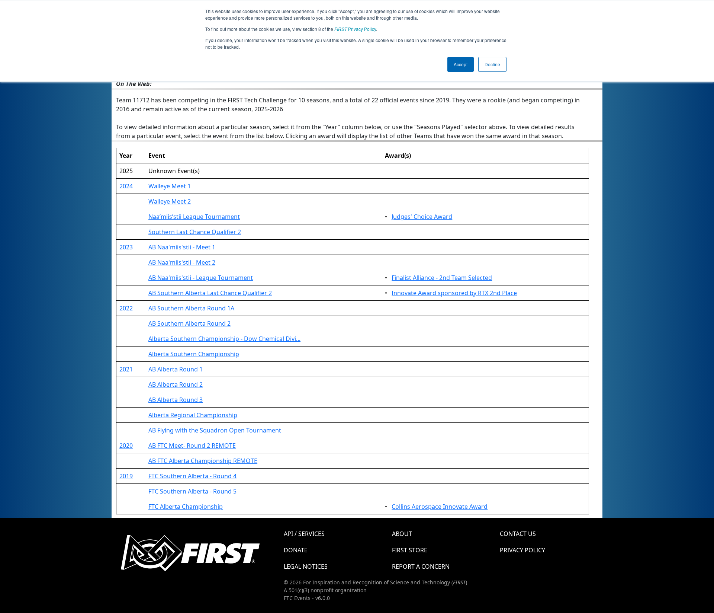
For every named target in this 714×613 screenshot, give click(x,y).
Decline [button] (492, 64)
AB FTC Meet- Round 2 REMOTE (192, 445)
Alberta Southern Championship (193, 354)
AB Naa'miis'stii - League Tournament (200, 278)
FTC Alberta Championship (185, 506)
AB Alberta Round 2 (175, 384)
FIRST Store (409, 550)
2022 (126, 308)
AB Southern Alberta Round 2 (189, 323)
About (402, 534)
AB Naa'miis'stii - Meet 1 (181, 247)
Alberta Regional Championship (192, 415)
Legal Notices (306, 566)
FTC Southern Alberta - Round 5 (192, 491)
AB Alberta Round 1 (175, 369)
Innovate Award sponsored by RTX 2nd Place (454, 293)
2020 (126, 445)
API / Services (304, 534)
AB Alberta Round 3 (175, 400)
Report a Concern (421, 566)
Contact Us (518, 534)
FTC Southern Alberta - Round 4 (192, 476)
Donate (296, 550)
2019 (126, 476)
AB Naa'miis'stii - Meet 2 (181, 262)
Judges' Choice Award (422, 217)
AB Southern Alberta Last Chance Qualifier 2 (210, 293)
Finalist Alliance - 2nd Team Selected (442, 278)
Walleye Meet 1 (169, 186)
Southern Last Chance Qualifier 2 (194, 232)
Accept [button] (460, 64)
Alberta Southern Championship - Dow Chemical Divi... (224, 339)
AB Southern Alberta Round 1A (191, 308)
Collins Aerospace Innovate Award (440, 506)
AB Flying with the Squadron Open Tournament (214, 430)
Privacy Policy (355, 29)
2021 (126, 369)
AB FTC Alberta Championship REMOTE (202, 461)
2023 (126, 247)
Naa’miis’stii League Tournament (194, 217)
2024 (126, 186)
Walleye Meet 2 (169, 201)
